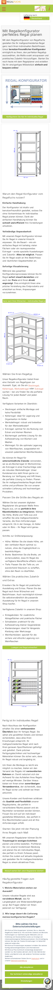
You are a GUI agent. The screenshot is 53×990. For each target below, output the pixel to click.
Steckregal (33, 385)
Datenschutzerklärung (19, 961)
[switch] (47, 986)
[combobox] (40, 18)
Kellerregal (7, 388)
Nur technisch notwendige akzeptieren (26, 974)
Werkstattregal (21, 388)
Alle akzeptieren (26, 967)
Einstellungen (26, 981)
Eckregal (38, 388)
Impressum (35, 958)
